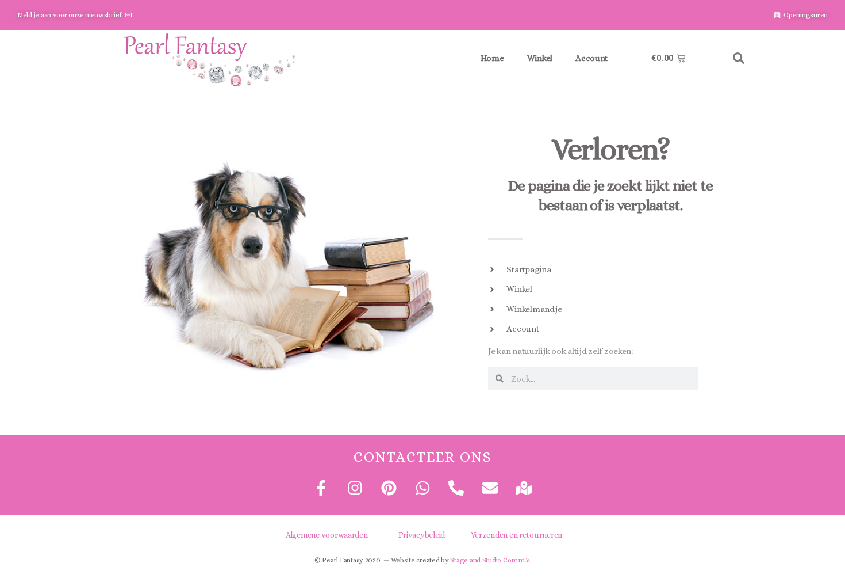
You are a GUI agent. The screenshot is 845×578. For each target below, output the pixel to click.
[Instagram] (355, 488)
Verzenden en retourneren (517, 534)
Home (492, 58)
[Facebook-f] (321, 488)
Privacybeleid (421, 534)
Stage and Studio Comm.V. (490, 560)
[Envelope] (490, 488)
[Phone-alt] (456, 488)
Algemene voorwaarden (327, 534)
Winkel (539, 58)
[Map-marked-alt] (524, 488)
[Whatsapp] (422, 488)
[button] (738, 58)
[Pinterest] (388, 488)
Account (591, 58)
